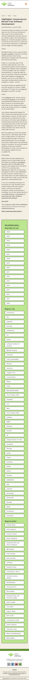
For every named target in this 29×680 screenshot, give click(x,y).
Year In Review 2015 (12, 413)
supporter (9, 321)
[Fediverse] (20, 664)
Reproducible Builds (12, 390)
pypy (7, 484)
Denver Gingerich (11, 538)
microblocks (10, 511)
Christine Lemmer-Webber (12, 577)
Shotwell (9, 502)
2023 (8, 245)
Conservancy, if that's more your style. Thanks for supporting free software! (13, 196)
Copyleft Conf (10, 373)
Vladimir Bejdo (10, 525)
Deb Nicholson (10, 582)
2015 (8, 281)
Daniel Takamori (11, 624)
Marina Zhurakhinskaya (13, 633)
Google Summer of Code (14, 440)
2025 (8, 236)
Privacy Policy (6, 678)
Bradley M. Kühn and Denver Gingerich (12, 544)
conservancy (8, 204)
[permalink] (5, 201)
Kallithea (9, 417)
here (23, 140)
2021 (8, 254)
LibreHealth (10, 498)
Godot (13, 204)
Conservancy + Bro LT (13, 571)
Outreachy (9, 355)
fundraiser (9, 399)
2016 (8, 276)
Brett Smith (10, 616)
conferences (10, 330)
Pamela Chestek (11, 534)
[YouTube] (16, 664)
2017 (8, 272)
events (8, 339)
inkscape (9, 448)
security (8, 431)
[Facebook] (12, 664)
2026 (8, 232)
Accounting (9, 493)
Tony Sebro (10, 607)
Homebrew (9, 444)
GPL (7, 317)
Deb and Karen (11, 558)
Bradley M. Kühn (11, 567)
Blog (15, 15)
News (9, 15)
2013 (8, 290)
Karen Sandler (10, 602)
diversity (9, 364)
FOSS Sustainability (12, 359)
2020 (8, 258)
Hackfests (9, 462)
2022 (8, 250)
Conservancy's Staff (12, 620)
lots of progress (10, 99)
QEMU (8, 422)
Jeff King (9, 562)
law (7, 335)
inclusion (9, 475)
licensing (9, 326)
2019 (8, 263)
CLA (7, 404)
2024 (8, 241)
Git (7, 435)
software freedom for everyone (13, 345)
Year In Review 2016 (12, 395)
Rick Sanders (10, 591)
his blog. (19, 76)
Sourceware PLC (11, 587)
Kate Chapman (11, 529)
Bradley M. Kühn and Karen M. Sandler (12, 597)
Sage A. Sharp (10, 611)
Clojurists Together (7, 54)
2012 (8, 294)
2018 (8, 267)
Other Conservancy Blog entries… (12, 211)
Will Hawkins (10, 549)
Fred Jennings (10, 554)
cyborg (8, 471)
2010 (8, 303)
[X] (8, 664)
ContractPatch (11, 377)
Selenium (9, 426)
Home (3, 15)
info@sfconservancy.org (8, 208)
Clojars (18, 204)
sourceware (10, 515)
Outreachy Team (11, 629)
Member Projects (11, 350)
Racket (8, 466)
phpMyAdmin (23, 204)
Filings (8, 381)
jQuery (8, 507)
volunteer (9, 489)
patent (8, 453)
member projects (9, 194)
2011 (8, 299)
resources (9, 368)
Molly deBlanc (10, 638)
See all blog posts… (12, 225)
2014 (8, 285)
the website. (21, 162)
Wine (8, 408)
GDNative (8, 97)
